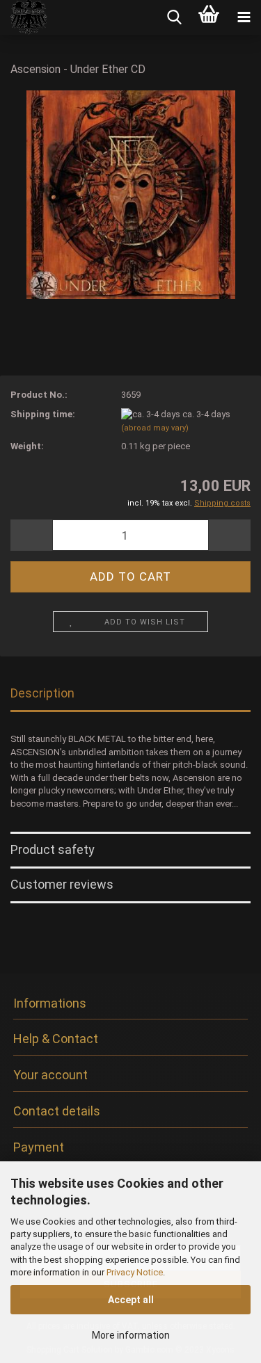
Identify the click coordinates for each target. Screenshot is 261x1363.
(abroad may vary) (155, 428)
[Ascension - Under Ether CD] (130, 193)
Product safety (52, 849)
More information (131, 1335)
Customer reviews (61, 884)
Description (42, 693)
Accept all (131, 1299)
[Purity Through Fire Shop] (24, 17)
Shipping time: (42, 414)
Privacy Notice (134, 1272)
